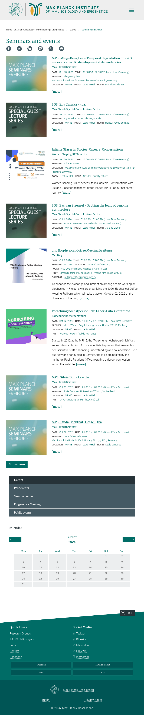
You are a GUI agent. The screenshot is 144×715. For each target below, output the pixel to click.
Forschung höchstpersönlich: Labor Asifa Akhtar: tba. (91, 311)
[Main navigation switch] (131, 10)
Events (18, 480)
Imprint (46, 700)
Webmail (41, 664)
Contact (14, 651)
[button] (17, 464)
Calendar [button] (15, 528)
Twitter (80, 633)
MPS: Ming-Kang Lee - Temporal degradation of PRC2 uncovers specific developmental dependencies (92, 60)
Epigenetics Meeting (27, 504)
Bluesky (81, 639)
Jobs (13, 645)
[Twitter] (51, 48)
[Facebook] (8, 48)
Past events (21, 488)
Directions (16, 657)
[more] (57, 91)
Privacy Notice (93, 700)
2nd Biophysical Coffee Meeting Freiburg (82, 250)
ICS (102, 672)
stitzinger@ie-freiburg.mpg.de (80, 277)
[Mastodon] (40, 48)
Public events (22, 512)
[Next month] (15, 539)
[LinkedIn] (19, 48)
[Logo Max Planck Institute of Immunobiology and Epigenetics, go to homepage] (66, 9)
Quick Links (18, 627)
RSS (41, 672)
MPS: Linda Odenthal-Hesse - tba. (77, 422)
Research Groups (20, 633)
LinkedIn (81, 651)
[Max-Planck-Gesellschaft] (56, 690)
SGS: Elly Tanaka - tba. (69, 104)
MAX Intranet (103, 664)
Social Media (82, 627)
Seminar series (23, 496)
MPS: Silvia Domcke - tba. (71, 377)
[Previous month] (129, 539)
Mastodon (82, 645)
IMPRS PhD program (22, 639)
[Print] (61, 48)
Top (130, 613)
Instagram (82, 657)
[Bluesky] (29, 48)
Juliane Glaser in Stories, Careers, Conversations (87, 149)
